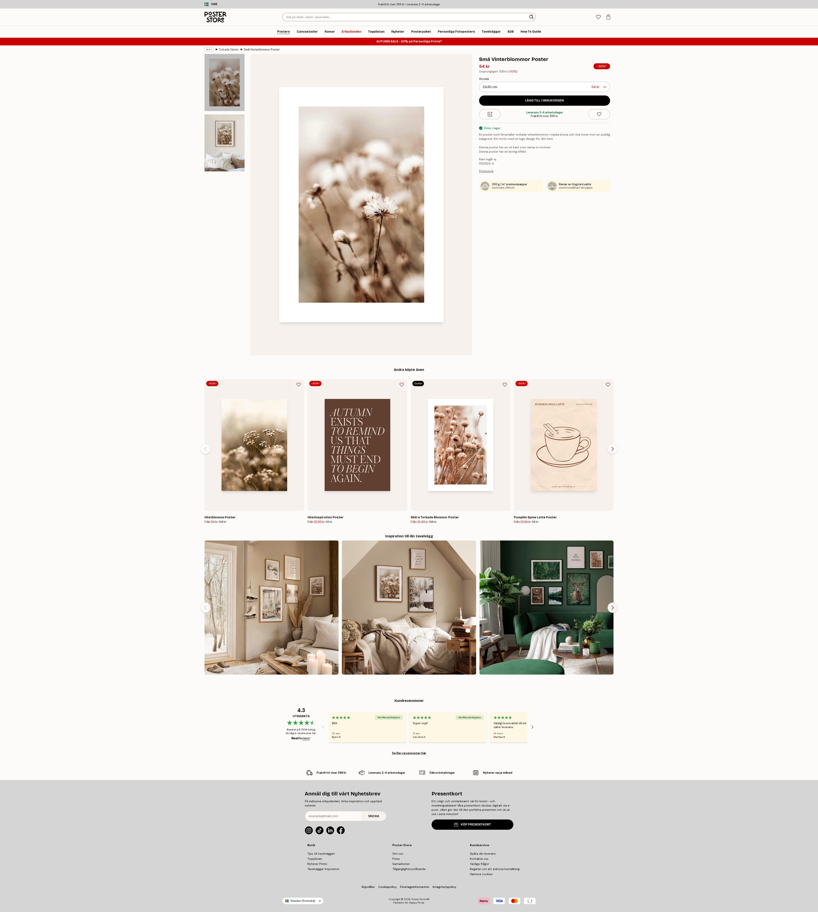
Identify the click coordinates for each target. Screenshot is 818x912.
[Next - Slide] (613, 449)
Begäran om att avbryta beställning (495, 869)
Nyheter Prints (317, 864)
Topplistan (314, 859)
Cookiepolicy (387, 887)
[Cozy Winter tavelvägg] (409, 608)
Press (396, 859)
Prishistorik (486, 171)
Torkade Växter (229, 49)
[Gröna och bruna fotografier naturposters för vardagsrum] (547, 608)
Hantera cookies (481, 874)
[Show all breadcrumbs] (209, 49)
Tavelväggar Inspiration (323, 869)
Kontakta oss (479, 859)
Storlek (484, 79)
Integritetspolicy (444, 887)
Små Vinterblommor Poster (262, 49)
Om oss (397, 854)
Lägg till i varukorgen (544, 100)
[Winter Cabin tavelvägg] (271, 608)
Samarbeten (401, 864)
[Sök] (532, 17)
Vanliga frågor (479, 864)
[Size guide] (490, 114)
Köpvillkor (368, 887)
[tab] (598, 17)
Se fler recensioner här (409, 753)
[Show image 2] (224, 142)
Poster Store (419, 899)
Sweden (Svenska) (303, 901)
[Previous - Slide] (205, 449)
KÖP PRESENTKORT (476, 824)
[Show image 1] (224, 82)
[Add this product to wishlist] (599, 114)
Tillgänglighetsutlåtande (409, 869)
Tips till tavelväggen (321, 854)
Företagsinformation (414, 887)
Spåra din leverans (483, 854)
